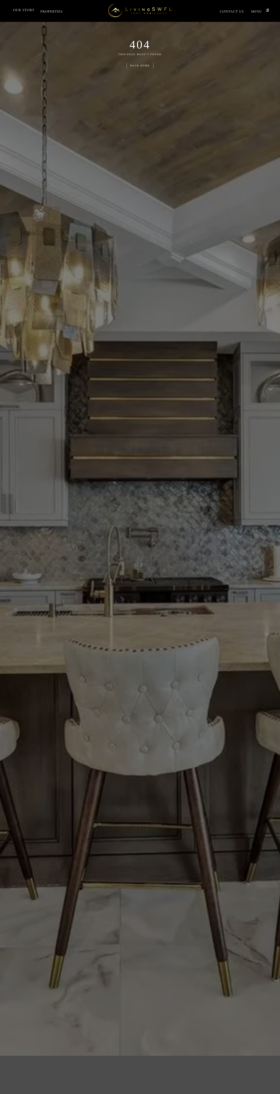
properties (51, 11)
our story (24, 10)
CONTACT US (232, 11)
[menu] (267, 10)
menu (256, 11)
